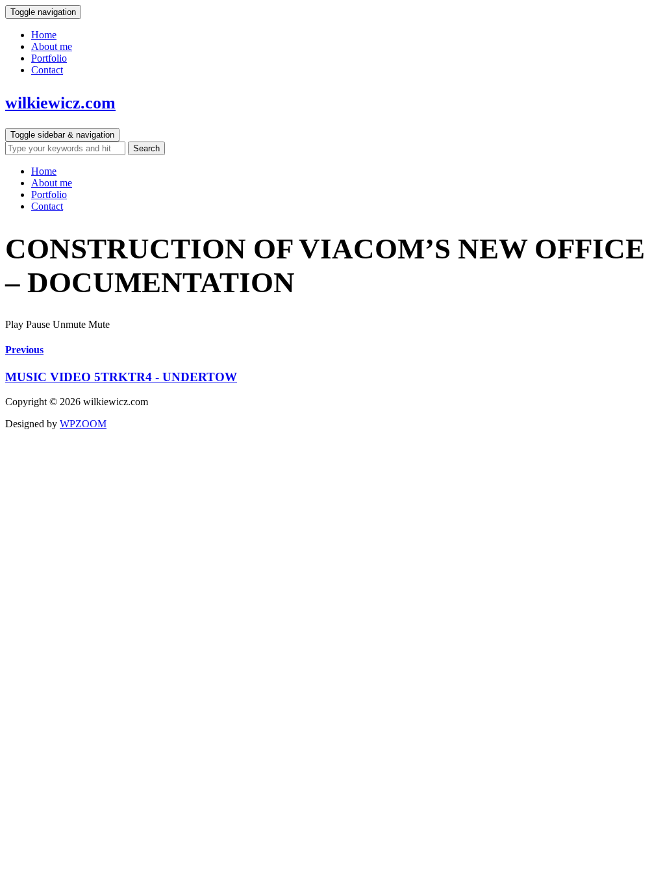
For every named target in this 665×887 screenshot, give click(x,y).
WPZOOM (83, 423)
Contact (47, 69)
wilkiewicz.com (60, 103)
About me (51, 46)
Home (43, 34)
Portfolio (49, 58)
